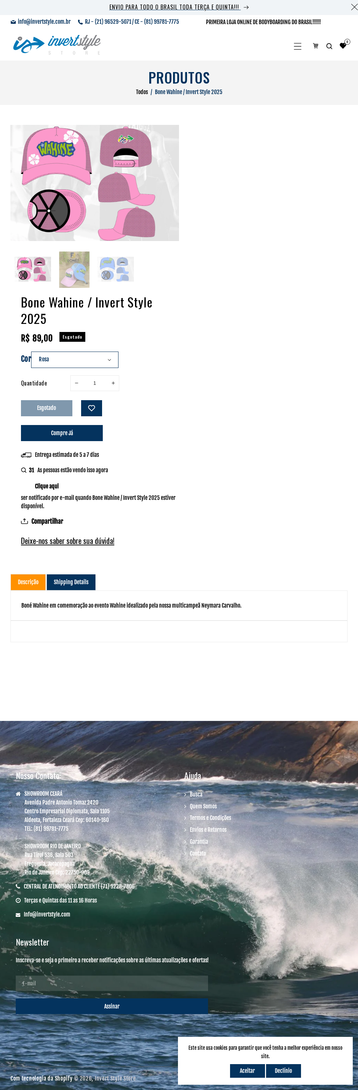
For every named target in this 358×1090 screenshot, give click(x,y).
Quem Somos (203, 806)
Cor (26, 358)
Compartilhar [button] (47, 521)
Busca (196, 794)
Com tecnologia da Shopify (41, 1078)
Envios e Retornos (208, 829)
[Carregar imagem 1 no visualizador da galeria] (33, 270)
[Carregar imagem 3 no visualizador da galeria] (116, 270)
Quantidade (34, 383)
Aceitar (247, 1070)
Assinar (112, 1006)
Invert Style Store (115, 1078)
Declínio (283, 1070)
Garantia (199, 841)
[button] (298, 46)
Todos (142, 92)
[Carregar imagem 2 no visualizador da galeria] (74, 270)
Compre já (62, 433)
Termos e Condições (210, 817)
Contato (198, 853)
